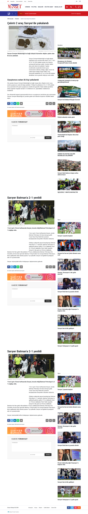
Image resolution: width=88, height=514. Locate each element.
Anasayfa (11, 18)
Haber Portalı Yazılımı (14, 511)
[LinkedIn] (14, 103)
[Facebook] (8, 103)
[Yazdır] (21, 103)
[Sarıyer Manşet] (14, 6)
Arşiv (25, 1)
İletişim (40, 507)
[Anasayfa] (8, 1)
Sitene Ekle (30, 1)
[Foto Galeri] (80, 1)
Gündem (27, 7)
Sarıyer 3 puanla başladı (30, 13)
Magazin (40, 7)
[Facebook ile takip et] (68, 507)
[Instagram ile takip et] (75, 507)
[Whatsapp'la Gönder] (18, 103)
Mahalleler (58, 7)
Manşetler (12, 1)
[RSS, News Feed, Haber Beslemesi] (79, 507)
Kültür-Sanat (49, 7)
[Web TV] (76, 1)
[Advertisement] (17, 66)
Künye (35, 507)
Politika (34, 7)
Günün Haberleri (19, 1)
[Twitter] (11, 103)
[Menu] (67, 7)
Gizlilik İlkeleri (47, 507)
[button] (47, 103)
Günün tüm (76, 13)
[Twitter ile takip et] (72, 507)
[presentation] (12, 13)
